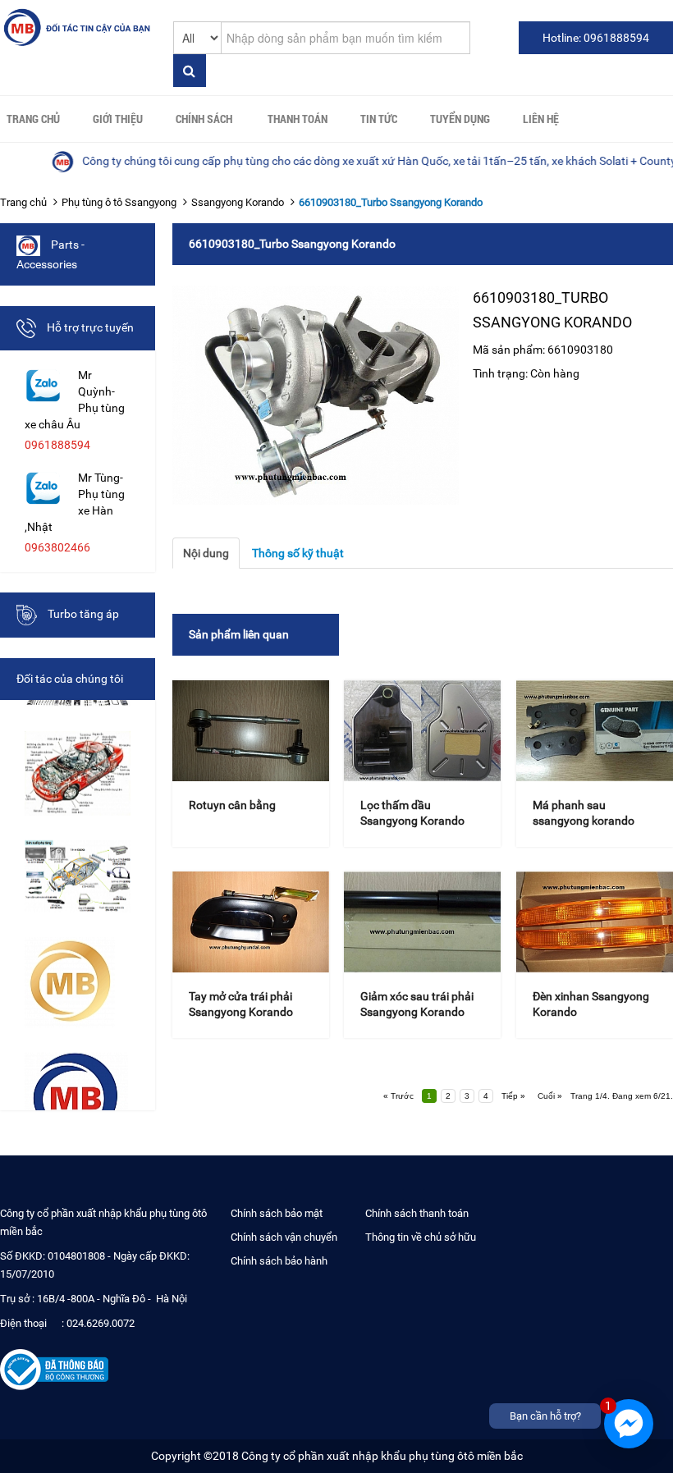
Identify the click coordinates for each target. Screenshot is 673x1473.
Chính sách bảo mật (277, 1213)
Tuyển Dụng (460, 118)
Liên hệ (541, 118)
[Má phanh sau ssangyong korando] (594, 730)
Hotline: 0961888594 (596, 37)
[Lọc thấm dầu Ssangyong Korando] (422, 730)
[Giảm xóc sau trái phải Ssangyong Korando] (422, 921)
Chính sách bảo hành (279, 1261)
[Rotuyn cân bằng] (250, 730)
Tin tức (378, 118)
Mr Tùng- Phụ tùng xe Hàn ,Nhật (75, 502)
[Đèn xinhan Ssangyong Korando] (594, 921)
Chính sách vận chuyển (284, 1237)
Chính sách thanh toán (417, 1213)
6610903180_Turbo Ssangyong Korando (391, 202)
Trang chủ (33, 118)
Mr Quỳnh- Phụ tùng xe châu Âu (75, 399)
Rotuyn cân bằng (232, 805)
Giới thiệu (118, 118)
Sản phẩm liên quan (239, 634)
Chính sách (204, 118)
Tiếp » (513, 1095)
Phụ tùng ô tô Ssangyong (119, 202)
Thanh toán (297, 118)
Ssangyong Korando (237, 202)
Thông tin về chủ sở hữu (420, 1237)
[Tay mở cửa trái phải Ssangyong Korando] (250, 921)
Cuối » (550, 1095)
